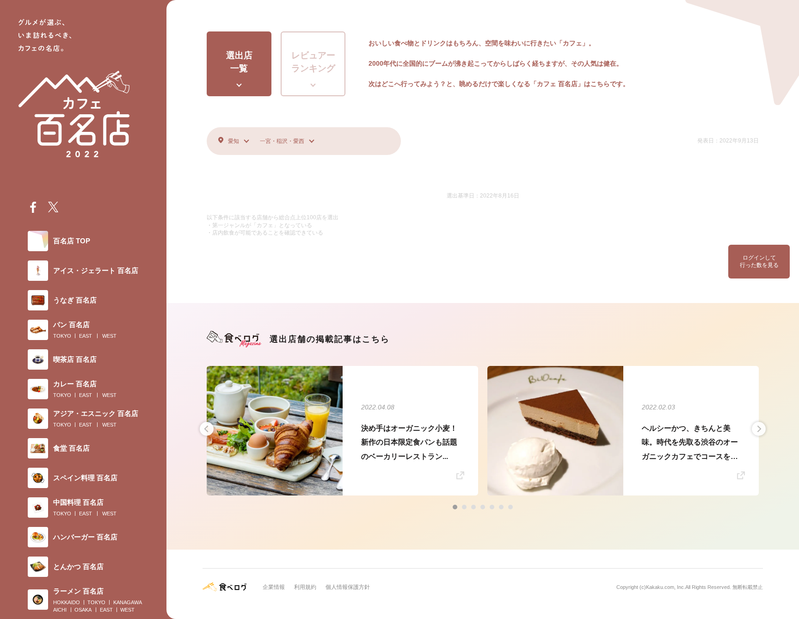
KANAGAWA (127, 602)
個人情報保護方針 (348, 587)
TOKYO (62, 336)
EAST (85, 336)
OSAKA (83, 610)
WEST (109, 336)
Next (759, 429)
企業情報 (274, 587)
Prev (207, 429)
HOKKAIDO (66, 602)
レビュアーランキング (313, 62)
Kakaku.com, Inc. (665, 587)
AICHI (60, 610)
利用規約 (305, 587)
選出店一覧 (239, 62)
